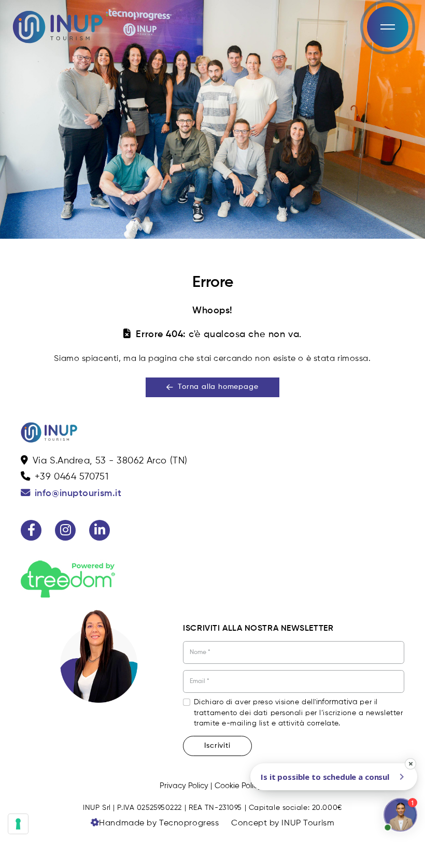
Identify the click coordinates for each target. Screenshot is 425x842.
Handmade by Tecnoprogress (159, 823)
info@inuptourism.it (78, 493)
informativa (337, 702)
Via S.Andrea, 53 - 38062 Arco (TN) (110, 461)
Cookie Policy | (240, 786)
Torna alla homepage (218, 386)
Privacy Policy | (186, 786)
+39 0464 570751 (71, 477)
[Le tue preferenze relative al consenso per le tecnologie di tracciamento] (18, 824)
